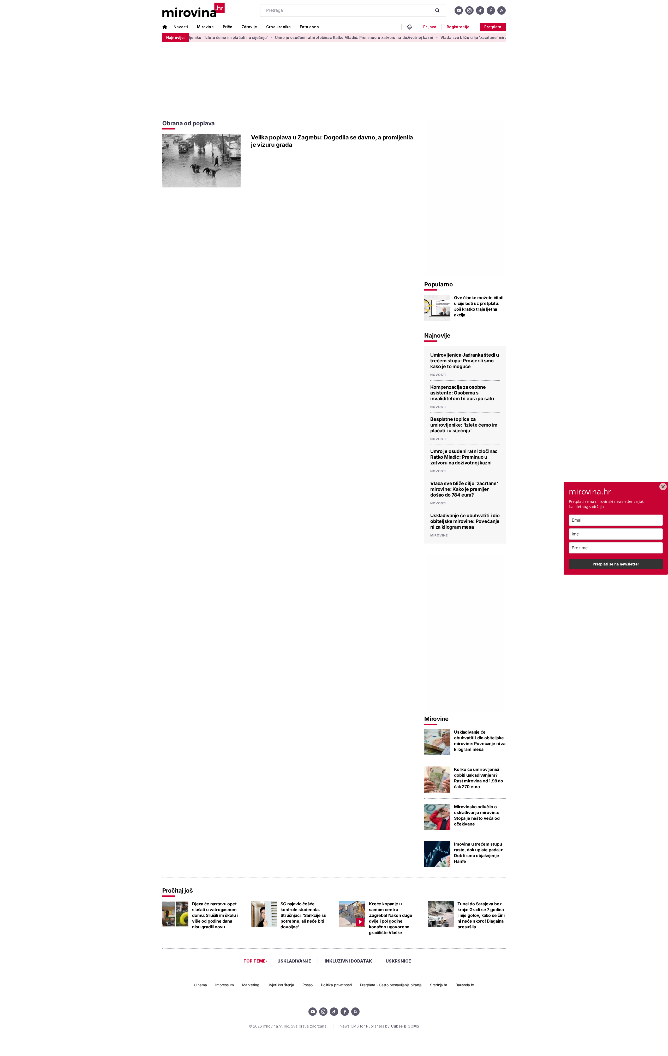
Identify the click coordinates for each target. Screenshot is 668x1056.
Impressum (224, 985)
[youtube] (459, 10)
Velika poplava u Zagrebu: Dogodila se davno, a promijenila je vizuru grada (332, 141)
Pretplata (492, 27)
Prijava (429, 27)
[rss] (501, 10)
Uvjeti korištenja (280, 985)
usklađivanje (294, 961)
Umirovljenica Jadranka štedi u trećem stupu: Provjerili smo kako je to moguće (464, 360)
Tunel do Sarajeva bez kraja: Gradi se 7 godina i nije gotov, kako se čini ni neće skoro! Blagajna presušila (481, 915)
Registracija (458, 27)
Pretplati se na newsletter (616, 564)
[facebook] (491, 10)
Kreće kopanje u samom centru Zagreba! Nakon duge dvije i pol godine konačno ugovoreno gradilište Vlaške (390, 918)
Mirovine (205, 27)
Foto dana (309, 27)
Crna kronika (278, 27)
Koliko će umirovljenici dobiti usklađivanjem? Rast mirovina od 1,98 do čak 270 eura (478, 778)
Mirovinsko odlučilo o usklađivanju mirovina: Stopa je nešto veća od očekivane (476, 815)
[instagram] (469, 10)
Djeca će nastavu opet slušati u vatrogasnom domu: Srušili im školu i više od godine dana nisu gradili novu (215, 915)
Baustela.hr (465, 985)
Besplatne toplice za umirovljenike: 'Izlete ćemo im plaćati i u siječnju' (463, 424)
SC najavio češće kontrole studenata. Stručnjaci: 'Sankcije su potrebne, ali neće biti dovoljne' (303, 915)
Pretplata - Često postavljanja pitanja (391, 985)
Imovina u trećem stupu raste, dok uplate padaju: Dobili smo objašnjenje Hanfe (478, 852)
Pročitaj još (177, 890)
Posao (307, 985)
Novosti (181, 27)
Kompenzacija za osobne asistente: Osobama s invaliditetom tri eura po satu (462, 392)
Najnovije (437, 335)
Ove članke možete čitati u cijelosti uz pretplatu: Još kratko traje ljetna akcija (478, 306)
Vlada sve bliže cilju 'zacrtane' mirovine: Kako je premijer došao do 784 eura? (488, 37)
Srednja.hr (438, 985)
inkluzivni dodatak (348, 961)
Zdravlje (249, 27)
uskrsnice (398, 961)
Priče (227, 27)
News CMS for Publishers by (379, 1026)
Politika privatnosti (336, 985)
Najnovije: (175, 37)
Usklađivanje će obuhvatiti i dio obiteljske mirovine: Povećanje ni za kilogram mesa (465, 521)
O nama (200, 985)
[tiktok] (480, 10)
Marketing (250, 985)
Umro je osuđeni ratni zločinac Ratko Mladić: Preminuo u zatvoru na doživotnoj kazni (329, 37)
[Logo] (193, 10)
